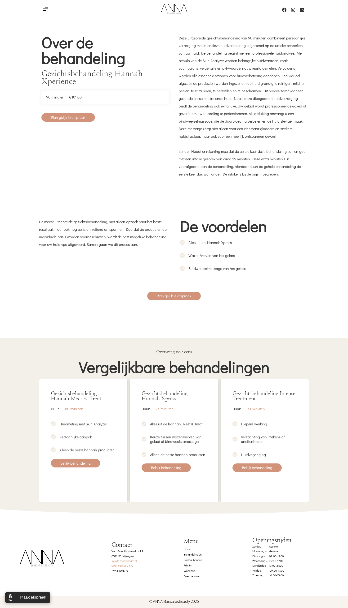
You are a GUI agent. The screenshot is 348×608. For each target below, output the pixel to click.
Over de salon (192, 576)
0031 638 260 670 (123, 565)
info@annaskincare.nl (124, 561)
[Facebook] (284, 9)
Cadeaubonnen (193, 560)
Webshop (189, 571)
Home (187, 549)
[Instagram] (293, 9)
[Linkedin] (302, 9)
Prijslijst (188, 565)
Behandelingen (192, 554)
